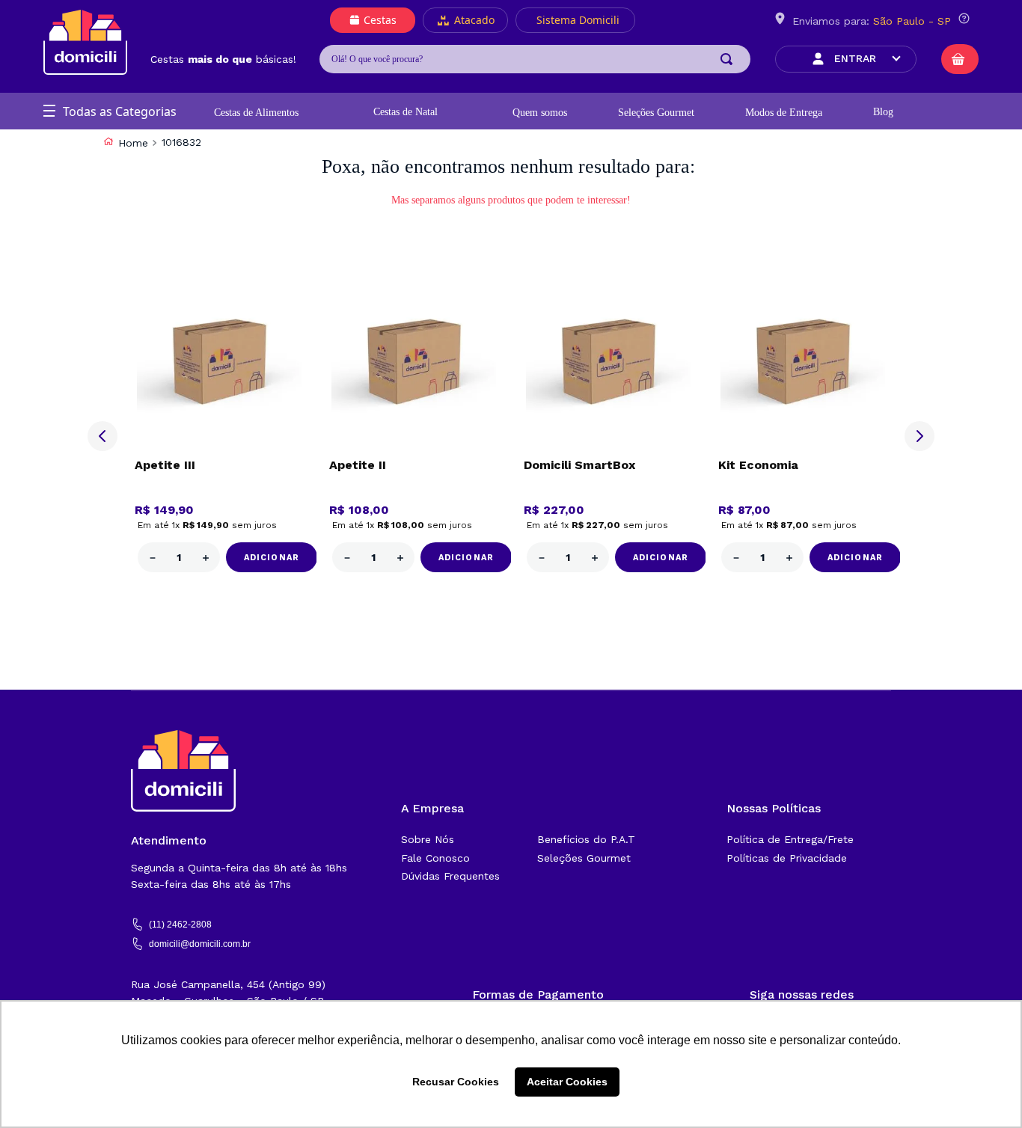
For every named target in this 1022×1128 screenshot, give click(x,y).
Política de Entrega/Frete (790, 839)
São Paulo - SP (912, 21)
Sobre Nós (427, 839)
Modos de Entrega (783, 112)
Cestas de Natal (405, 111)
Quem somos (539, 112)
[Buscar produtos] (729, 59)
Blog (883, 111)
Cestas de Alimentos (256, 112)
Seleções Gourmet (656, 112)
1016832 (181, 142)
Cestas (380, 20)
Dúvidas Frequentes (450, 876)
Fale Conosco (435, 858)
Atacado (474, 20)
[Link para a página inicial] (125, 143)
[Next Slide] (919, 436)
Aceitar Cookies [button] (567, 1082)
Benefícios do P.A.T (586, 839)
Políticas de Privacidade (786, 858)
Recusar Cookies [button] (455, 1082)
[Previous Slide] (102, 436)
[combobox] (534, 59)
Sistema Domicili (577, 20)
